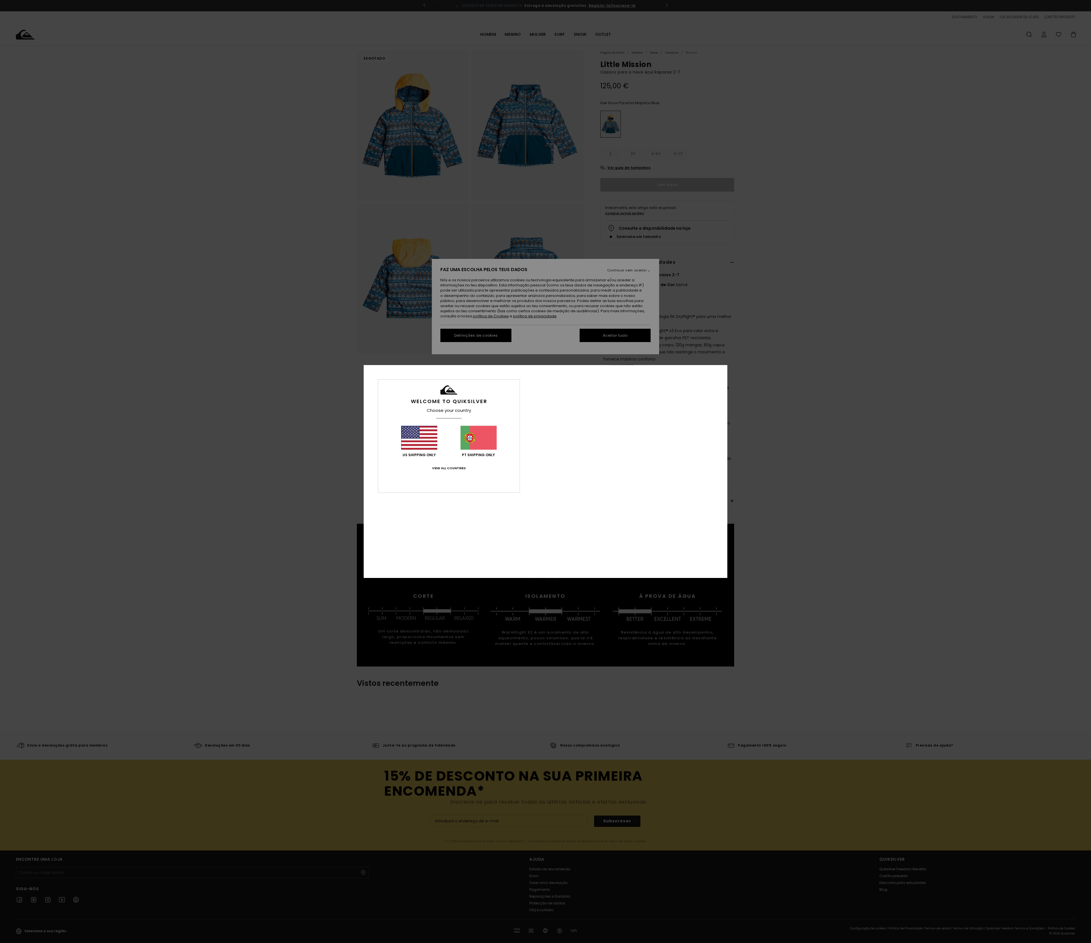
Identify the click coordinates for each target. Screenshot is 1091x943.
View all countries (449, 468)
